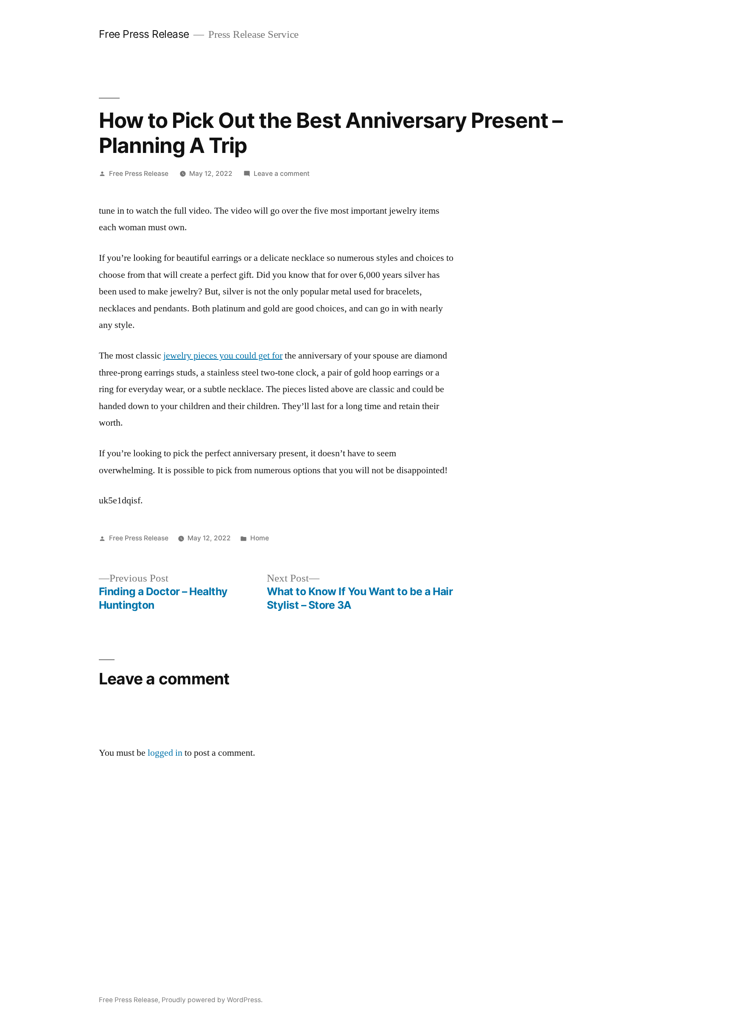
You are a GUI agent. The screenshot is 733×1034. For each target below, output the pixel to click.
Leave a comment (282, 174)
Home (259, 538)
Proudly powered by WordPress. (212, 1000)
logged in (165, 753)
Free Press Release (144, 34)
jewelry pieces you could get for (223, 356)
